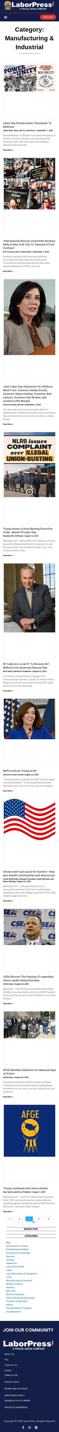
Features (10, 1256)
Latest (9, 1270)
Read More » (8, 150)
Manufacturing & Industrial (19, 1280)
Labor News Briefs (15, 1266)
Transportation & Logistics (19, 1308)
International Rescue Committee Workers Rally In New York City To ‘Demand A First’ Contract (29, 244)
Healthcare (11, 1263)
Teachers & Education (17, 1301)
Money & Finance (14, 1284)
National (10, 1287)
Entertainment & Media (17, 1249)
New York (11, 1290)
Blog (8, 1242)
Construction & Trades (17, 1246)
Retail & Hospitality (15, 1294)
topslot (9, 1304)
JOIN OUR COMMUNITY (28, 1330)
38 (34, 1221)
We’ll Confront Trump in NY (20, 770)
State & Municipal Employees (20, 1297)
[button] (5, 17)
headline (10, 1259)
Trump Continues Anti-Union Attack (25, 1188)
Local (8, 1277)
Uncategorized (13, 1311)
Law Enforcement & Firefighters (21, 1273)
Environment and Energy (18, 1253)
